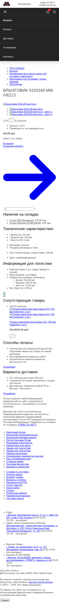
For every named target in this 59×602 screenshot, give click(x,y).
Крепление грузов (15, 432)
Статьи (10, 490)
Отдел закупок (14, 485)
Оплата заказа (14, 474)
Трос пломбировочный (18, 458)
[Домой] (6, 4)
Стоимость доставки (17, 471)
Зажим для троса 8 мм (18, 450)
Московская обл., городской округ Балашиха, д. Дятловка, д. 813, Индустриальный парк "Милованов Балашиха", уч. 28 (32, 528)
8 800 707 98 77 (47, 3)
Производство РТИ (16, 482)
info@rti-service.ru (47, 5)
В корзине (13, 146)
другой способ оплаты (41, 582)
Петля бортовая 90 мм (18, 440)
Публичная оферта (16, 493)
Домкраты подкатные (17, 466)
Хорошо (5, 600)
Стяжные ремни (14, 461)
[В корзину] (32, 332)
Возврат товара (14, 477)
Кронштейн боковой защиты (21, 437)
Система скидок (15, 498)
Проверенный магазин (18, 495)
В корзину (8, 143)
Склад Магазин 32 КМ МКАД (24, 223)
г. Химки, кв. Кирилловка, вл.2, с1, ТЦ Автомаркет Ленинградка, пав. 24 (26, 548)
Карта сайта (12, 487)
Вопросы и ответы (16, 479)
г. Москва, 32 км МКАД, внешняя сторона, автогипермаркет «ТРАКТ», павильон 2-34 (29, 558)
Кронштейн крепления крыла (22, 434)
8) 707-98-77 (27, 424)
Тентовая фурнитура (17, 464)
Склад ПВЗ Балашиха (21, 220)
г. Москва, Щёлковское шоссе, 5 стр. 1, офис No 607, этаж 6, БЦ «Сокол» (32, 516)
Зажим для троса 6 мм (18, 448)
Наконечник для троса (18, 445)
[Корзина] (54, 11)
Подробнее (9, 367)
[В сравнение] (11, 120)
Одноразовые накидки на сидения (24, 456)
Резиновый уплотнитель (19, 442)
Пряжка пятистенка (16, 453)
